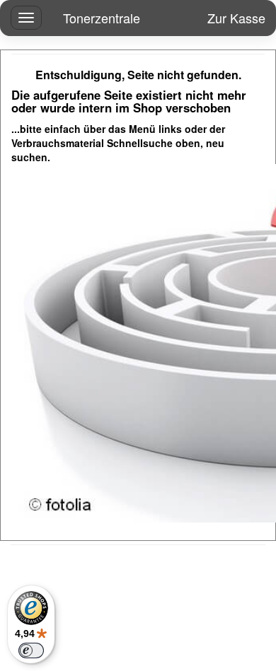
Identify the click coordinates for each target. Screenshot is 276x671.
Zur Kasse (236, 17)
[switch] (31, 650)
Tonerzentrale (101, 17)
